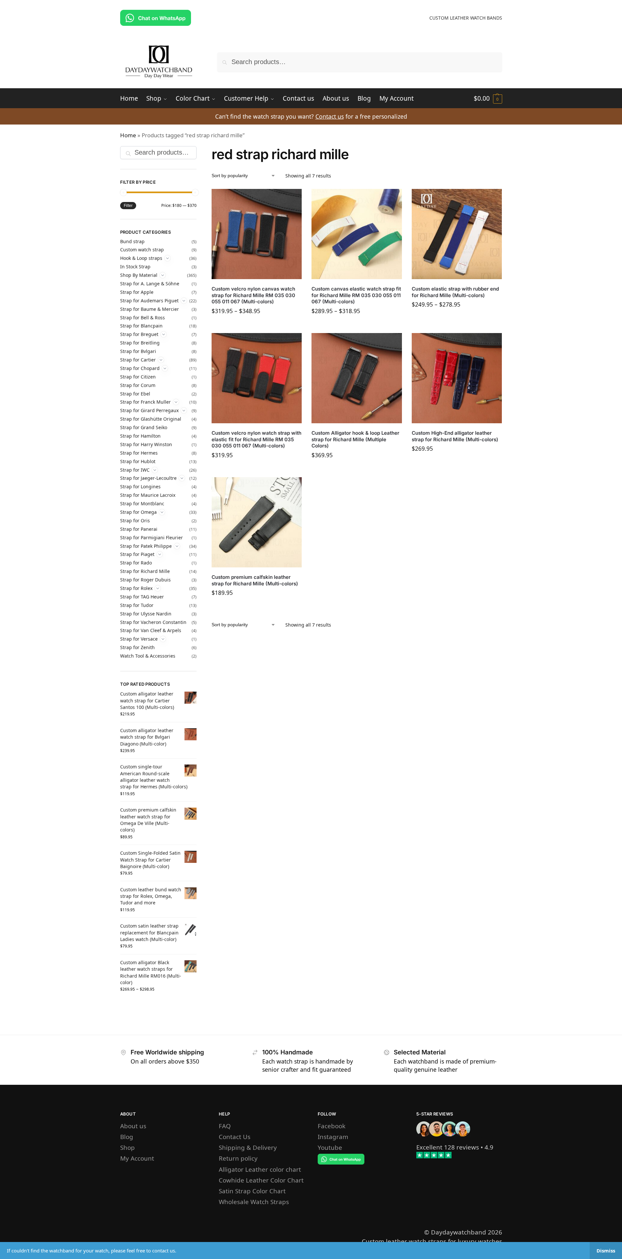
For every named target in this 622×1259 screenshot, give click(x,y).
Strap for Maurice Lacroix (147, 495)
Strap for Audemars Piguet (149, 300)
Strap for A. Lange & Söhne (149, 283)
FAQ (225, 1126)
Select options (256, 326)
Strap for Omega (138, 512)
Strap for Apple (136, 292)
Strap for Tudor (136, 605)
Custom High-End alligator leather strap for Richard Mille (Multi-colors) (455, 436)
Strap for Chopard (140, 368)
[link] (447, 1147)
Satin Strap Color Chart (252, 1191)
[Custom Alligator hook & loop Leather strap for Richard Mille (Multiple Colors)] (356, 378)
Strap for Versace (139, 639)
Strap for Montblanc (142, 503)
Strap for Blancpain (141, 326)
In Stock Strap (135, 266)
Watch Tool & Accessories (147, 656)
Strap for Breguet (139, 334)
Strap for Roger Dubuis (145, 580)
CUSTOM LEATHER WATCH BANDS (465, 18)
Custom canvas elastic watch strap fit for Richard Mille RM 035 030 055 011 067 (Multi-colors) (356, 295)
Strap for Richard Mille (145, 571)
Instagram (333, 1137)
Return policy (238, 1158)
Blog (126, 1137)
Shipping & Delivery (248, 1147)
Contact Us (234, 1137)
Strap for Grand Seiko (143, 427)
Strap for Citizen (138, 377)
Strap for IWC (135, 470)
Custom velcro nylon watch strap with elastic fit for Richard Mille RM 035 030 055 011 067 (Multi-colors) (256, 439)
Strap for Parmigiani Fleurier (151, 537)
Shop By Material (138, 275)
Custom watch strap (142, 249)
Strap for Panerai (138, 529)
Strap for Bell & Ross (142, 317)
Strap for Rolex (136, 588)
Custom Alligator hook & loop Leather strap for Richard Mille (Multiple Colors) (355, 439)
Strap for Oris (135, 520)
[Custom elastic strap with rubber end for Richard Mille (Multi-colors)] (457, 234)
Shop (127, 1147)
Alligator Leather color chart (260, 1169)
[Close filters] (198, 151)
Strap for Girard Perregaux (149, 410)
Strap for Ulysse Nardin (145, 614)
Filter (128, 205)
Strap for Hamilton (140, 436)
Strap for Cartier (138, 360)
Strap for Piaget (137, 554)
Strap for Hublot (137, 461)
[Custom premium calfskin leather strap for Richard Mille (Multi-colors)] (257, 522)
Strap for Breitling (140, 343)
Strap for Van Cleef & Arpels (150, 630)
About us (133, 1126)
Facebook (331, 1126)
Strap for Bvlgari (138, 351)
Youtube (330, 1147)
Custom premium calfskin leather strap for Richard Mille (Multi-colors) (255, 580)
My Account (137, 1158)
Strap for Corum (137, 385)
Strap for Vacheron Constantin (153, 622)
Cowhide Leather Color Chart (261, 1180)
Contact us (329, 116)
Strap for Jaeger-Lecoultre (148, 478)
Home (128, 135)
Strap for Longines (140, 486)
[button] (488, 98)
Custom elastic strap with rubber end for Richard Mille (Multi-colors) (455, 292)
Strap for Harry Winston (146, 444)
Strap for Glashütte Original (150, 419)
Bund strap (132, 241)
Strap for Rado (136, 563)
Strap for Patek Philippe (146, 546)
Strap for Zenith (137, 647)
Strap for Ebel (135, 394)
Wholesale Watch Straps (254, 1202)
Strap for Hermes (139, 453)
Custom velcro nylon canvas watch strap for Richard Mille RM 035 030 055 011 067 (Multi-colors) (253, 295)
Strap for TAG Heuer (142, 597)
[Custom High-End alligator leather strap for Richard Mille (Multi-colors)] (457, 378)
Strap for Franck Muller (145, 402)
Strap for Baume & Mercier (149, 309)
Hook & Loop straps (141, 258)
